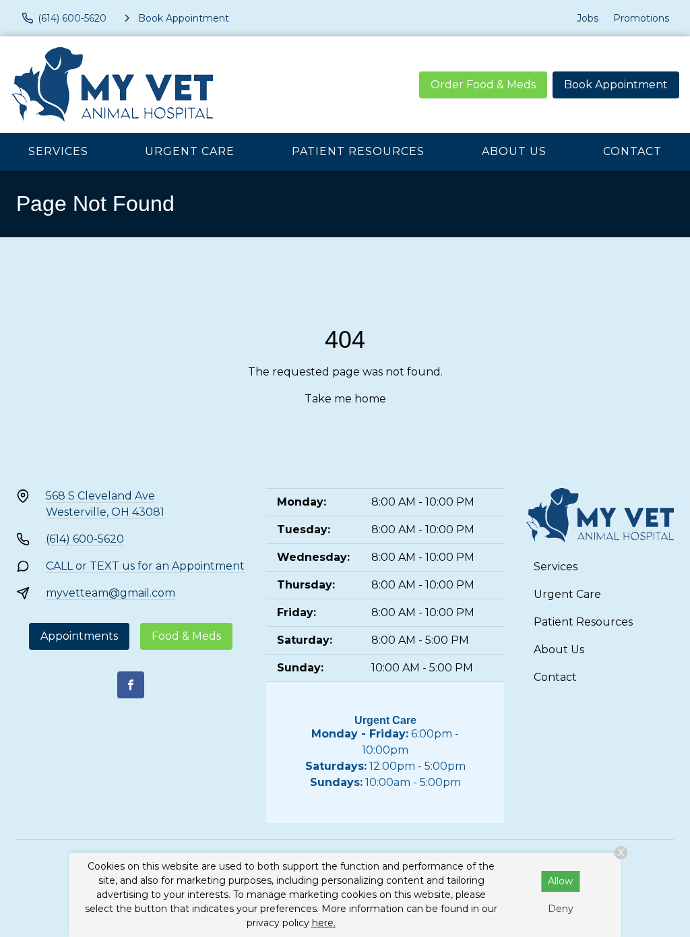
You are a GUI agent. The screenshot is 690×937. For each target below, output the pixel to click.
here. (324, 923)
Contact (632, 151)
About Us (514, 151)
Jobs (587, 18)
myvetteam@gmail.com (110, 592)
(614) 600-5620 (85, 539)
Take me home (345, 398)
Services (58, 151)
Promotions (641, 18)
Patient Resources (358, 151)
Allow (560, 881)
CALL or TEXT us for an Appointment (145, 566)
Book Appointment (616, 84)
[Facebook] (130, 684)
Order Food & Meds (483, 84)
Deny (560, 909)
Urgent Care (189, 151)
